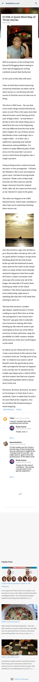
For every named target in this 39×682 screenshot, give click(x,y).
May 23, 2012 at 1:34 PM (24, 428)
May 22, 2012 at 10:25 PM (17, 444)
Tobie (12, 418)
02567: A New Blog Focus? (10, 657)
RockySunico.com (12, 3)
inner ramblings (8, 409)
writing (18, 409)
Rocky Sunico (21, 427)
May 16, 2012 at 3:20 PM (22, 418)
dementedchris (16, 442)
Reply (12, 438)
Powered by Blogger (20, 679)
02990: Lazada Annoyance (10, 622)
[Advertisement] (19, 534)
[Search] (36, 3)
